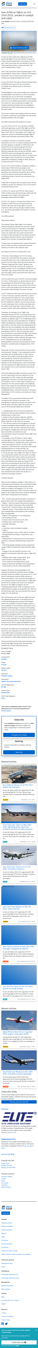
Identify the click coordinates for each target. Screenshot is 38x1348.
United (3, 1179)
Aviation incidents (6, 1230)
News (3, 1237)
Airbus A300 (5, 692)
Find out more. (11, 1132)
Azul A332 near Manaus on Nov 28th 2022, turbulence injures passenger (18, 1073)
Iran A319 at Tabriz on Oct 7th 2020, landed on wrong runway (18, 987)
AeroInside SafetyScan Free (10, 1278)
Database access (6, 1263)
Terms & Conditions (7, 1316)
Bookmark (9, 27)
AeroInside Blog (7, 1154)
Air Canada (4, 1183)
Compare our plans (19, 735)
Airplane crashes (6, 1223)
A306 (3, 698)
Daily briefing (5, 1289)
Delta (3, 1181)
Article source (6, 711)
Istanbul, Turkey (6, 676)
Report (5, 841)
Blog (2, 1297)
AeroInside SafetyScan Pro (9, 1274)
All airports (4, 1247)
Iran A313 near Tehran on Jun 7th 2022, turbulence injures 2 (17, 868)
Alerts (3, 1267)
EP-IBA (3, 687)
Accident (5, 961)
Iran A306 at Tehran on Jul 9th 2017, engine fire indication (18, 786)
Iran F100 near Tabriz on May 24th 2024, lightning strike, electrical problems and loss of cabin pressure (17, 827)
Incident (4, 659)
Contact (3, 1313)
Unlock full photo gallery (19, 48)
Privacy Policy (5, 1320)
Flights (3, 1304)
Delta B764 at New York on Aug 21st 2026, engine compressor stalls (17, 1033)
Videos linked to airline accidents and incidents (16, 1254)
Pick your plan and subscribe (19, 1102)
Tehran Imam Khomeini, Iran (11, 681)
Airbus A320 (5, 1163)
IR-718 (3, 670)
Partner (5, 1109)
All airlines (4, 1240)
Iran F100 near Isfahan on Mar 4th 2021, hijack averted (17, 908)
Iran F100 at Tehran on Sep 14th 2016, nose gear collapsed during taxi (19, 947)
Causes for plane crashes (9, 1251)
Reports (3, 1233)
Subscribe (22, 4)
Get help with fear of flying (9, 1300)
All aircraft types (6, 1244)
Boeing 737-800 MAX (8, 1167)
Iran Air (4, 665)
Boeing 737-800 (6, 1165)
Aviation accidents (7, 1226)
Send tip (19, 752)
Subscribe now (18, 1342)
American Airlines (6, 1176)
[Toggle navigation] (34, 4)
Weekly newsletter (7, 1286)
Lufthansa (4, 1185)
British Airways (6, 1187)
